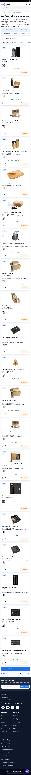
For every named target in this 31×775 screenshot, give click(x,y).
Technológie (16, 722)
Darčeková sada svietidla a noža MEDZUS (14, 650)
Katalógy (15, 719)
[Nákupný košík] (29, 4)
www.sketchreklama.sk (7, 700)
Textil (2, 715)
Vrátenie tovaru (5, 759)
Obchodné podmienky (7, 749)
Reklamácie (4, 756)
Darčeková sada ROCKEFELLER (11, 526)
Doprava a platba (5, 752)
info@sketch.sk (18, 703)
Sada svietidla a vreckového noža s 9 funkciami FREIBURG (10, 338)
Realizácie (16, 725)
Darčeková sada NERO (8, 557)
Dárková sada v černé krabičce (11, 496)
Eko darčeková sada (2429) (10, 432)
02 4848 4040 (6, 703)
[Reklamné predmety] (2, 4)
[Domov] (8, 4)
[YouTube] (17, 707)
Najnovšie (14, 42)
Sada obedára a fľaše (8, 90)
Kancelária (4, 725)
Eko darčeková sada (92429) (10, 121)
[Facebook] (3, 707)
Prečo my (15, 715)
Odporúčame (5, 42)
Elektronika (4, 719)
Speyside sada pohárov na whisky (12, 212)
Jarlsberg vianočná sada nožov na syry (13, 369)
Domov (4, 12)
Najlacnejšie (22, 42)
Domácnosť (4, 731)
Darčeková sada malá (8, 273)
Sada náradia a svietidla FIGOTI (11, 619)
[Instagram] (8, 707)
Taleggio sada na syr (8, 182)
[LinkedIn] (12, 707)
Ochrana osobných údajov (8, 762)
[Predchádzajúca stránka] (18, 674)
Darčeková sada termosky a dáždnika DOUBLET (9, 588)
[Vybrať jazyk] (30, 1)
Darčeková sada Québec (9, 400)
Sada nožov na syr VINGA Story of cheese (14, 464)
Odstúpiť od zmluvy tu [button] (7, 765)
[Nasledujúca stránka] (28, 674)
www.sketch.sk (5, 697)
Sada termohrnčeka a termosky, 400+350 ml (14, 151)
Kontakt (15, 731)
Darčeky (3, 722)
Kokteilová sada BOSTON (9, 59)
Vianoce (8, 12)
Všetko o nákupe (5, 743)
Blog (14, 728)
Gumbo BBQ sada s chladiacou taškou (13, 243)
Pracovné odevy (5, 728)
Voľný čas (3, 735)
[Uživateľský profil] (26, 4)
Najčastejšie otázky (6, 746)
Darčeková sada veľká (8, 305)
